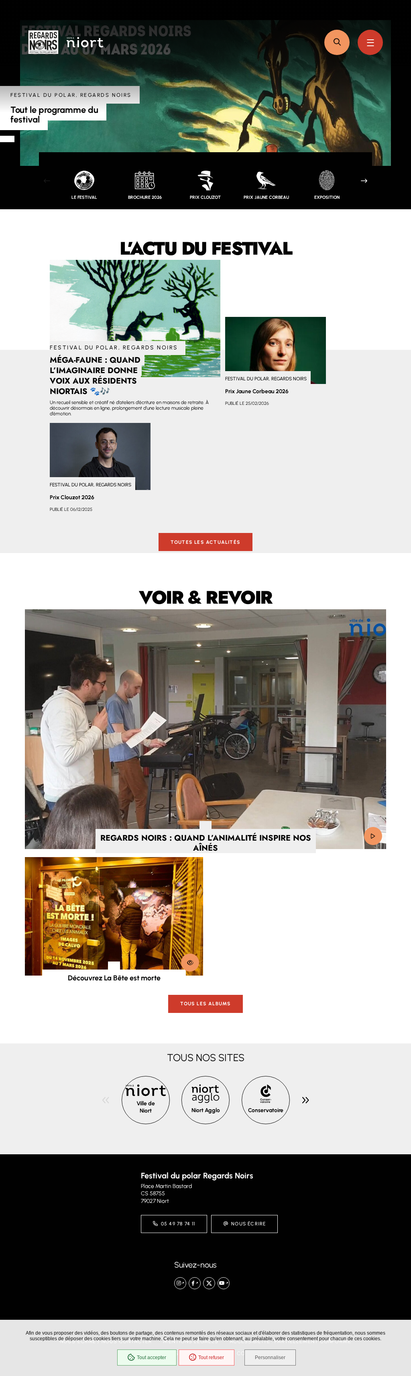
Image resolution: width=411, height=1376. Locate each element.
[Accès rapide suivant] (364, 181)
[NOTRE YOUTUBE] (224, 1283)
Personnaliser (270, 1357)
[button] (337, 42)
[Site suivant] (305, 1100)
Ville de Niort (145, 1107)
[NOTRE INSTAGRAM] (180, 1283)
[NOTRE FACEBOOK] (195, 1283)
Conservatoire (265, 1110)
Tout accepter (151, 1357)
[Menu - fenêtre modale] (370, 42)
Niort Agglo (205, 1110)
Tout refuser (211, 1357)
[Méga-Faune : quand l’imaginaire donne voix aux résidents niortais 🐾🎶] (135, 318)
